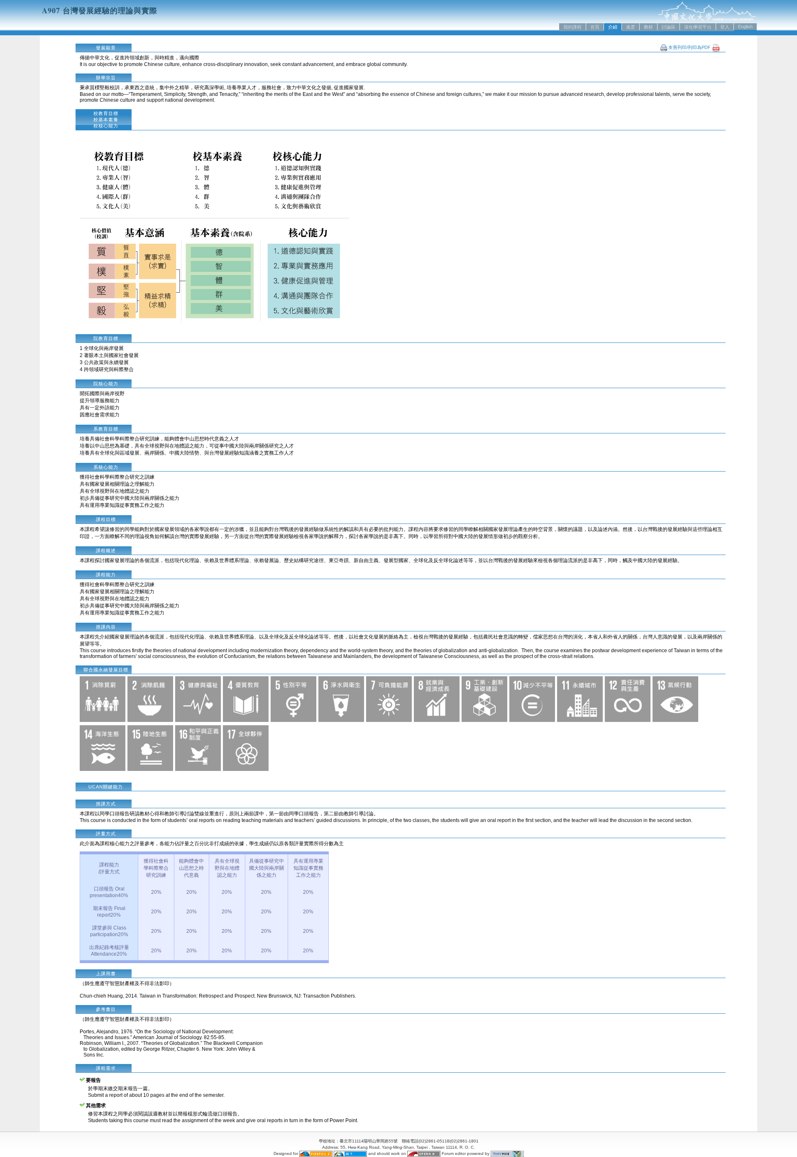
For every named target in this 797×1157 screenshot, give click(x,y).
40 (121, 895)
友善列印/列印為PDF (690, 47)
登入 (724, 26)
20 (154, 892)
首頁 (594, 26)
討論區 (668, 26)
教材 (648, 26)
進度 (630, 26)
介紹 (612, 26)
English (745, 26)
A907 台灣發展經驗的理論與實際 (99, 10)
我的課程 (572, 26)
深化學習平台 (697, 26)
